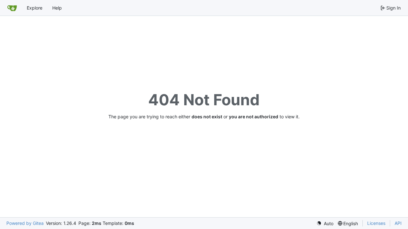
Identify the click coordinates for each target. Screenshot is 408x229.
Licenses (376, 223)
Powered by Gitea (25, 223)
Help (57, 7)
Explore (34, 7)
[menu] (325, 223)
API (398, 223)
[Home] (12, 8)
